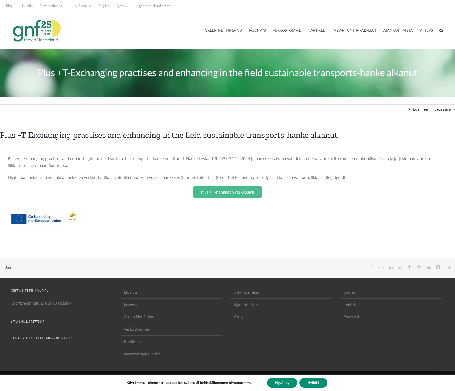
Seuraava (442, 109)
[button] (441, 30)
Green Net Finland (140, 316)
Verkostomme (136, 329)
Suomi (349, 292)
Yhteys (239, 316)
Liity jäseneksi (246, 292)
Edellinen (421, 109)
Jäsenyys (131, 304)
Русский (351, 316)
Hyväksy (282, 382)
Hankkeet (132, 341)
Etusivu (130, 292)
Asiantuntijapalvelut (142, 353)
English (350, 304)
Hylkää (313, 382)
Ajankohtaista (246, 304)
